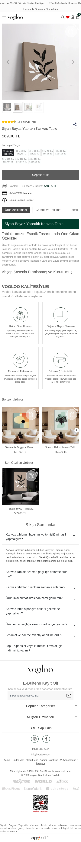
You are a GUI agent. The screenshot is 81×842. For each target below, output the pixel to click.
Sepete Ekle (40, 175)
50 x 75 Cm (47, 152)
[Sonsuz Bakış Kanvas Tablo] (60, 425)
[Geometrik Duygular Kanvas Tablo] (20, 425)
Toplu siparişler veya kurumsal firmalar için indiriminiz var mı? (34, 648)
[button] (8, 62)
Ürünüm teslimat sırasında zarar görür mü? (34, 598)
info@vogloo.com (40, 754)
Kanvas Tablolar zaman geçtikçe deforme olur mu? (36, 574)
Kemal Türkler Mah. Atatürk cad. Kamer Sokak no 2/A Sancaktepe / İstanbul (41, 762)
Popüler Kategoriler (40, 706)
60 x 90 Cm (60, 152)
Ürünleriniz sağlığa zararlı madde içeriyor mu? (36, 624)
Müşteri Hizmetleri (40, 717)
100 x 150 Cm (34, 160)
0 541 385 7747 (40, 749)
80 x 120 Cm (21, 160)
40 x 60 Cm (34, 152)
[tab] (16, 210)
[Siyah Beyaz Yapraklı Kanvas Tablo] (20, 486)
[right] (77, 430)
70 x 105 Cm (8, 160)
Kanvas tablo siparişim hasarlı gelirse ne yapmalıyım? (33, 611)
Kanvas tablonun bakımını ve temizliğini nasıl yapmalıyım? (36, 537)
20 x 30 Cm (8, 152)
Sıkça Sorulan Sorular (21, 200)
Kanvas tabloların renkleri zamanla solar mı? (35, 587)
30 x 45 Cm (21, 152)
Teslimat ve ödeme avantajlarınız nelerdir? (34, 635)
